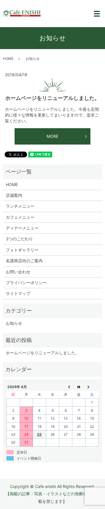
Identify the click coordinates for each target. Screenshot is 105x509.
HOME (8, 58)
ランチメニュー (20, 206)
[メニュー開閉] (97, 14)
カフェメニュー (20, 217)
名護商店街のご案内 (24, 260)
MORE (52, 136)
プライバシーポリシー (26, 282)
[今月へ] (78, 386)
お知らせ (14, 323)
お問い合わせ (18, 271)
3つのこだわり (19, 238)
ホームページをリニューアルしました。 (52, 98)
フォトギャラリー (22, 249)
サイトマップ (18, 293)
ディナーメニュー (22, 227)
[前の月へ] (65, 386)
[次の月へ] (92, 386)
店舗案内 (14, 195)
